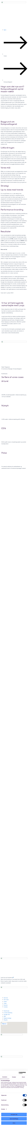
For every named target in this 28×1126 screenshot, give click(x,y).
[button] (5, 111)
